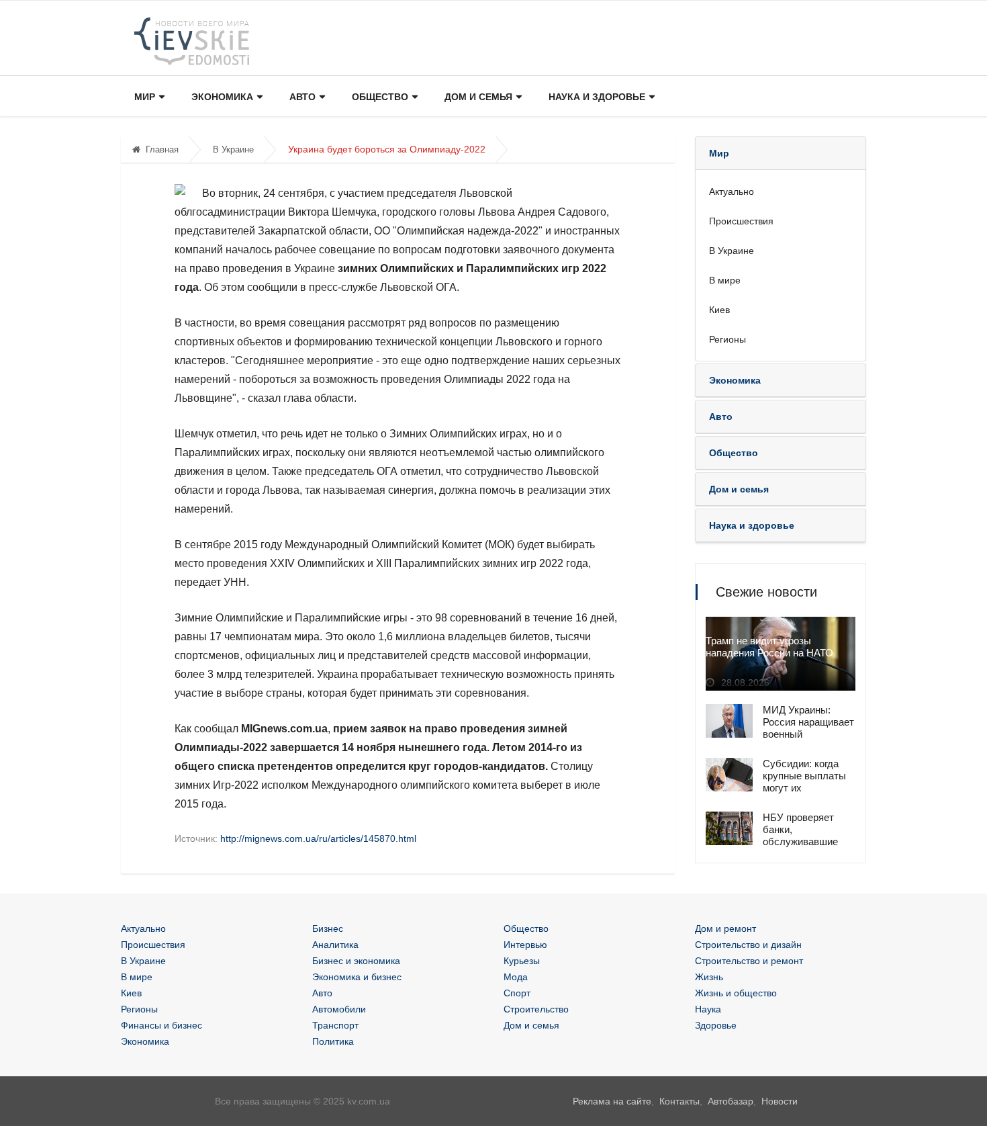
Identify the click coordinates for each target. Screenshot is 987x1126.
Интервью (525, 944)
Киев (719, 309)
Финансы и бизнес (161, 1025)
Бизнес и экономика (356, 960)
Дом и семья (478, 96)
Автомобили (339, 1009)
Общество (380, 96)
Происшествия (741, 221)
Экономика (222, 96)
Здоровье (716, 1025)
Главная (162, 149)
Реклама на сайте (612, 1101)
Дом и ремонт (725, 928)
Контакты (679, 1101)
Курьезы (522, 960)
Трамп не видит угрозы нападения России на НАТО (769, 646)
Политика (333, 1041)
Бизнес (327, 928)
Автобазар (730, 1101)
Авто (302, 96)
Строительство (536, 1009)
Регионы (727, 339)
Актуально (731, 191)
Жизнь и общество (736, 993)
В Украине (233, 149)
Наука (708, 1009)
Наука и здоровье (597, 96)
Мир (144, 96)
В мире (725, 280)
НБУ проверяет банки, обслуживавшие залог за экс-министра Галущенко (800, 847)
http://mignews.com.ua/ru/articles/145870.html (318, 838)
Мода (516, 976)
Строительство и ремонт (749, 960)
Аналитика (335, 944)
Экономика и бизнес (357, 976)
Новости (779, 1101)
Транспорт (335, 1025)
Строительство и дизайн (748, 944)
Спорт (517, 993)
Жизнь (709, 976)
